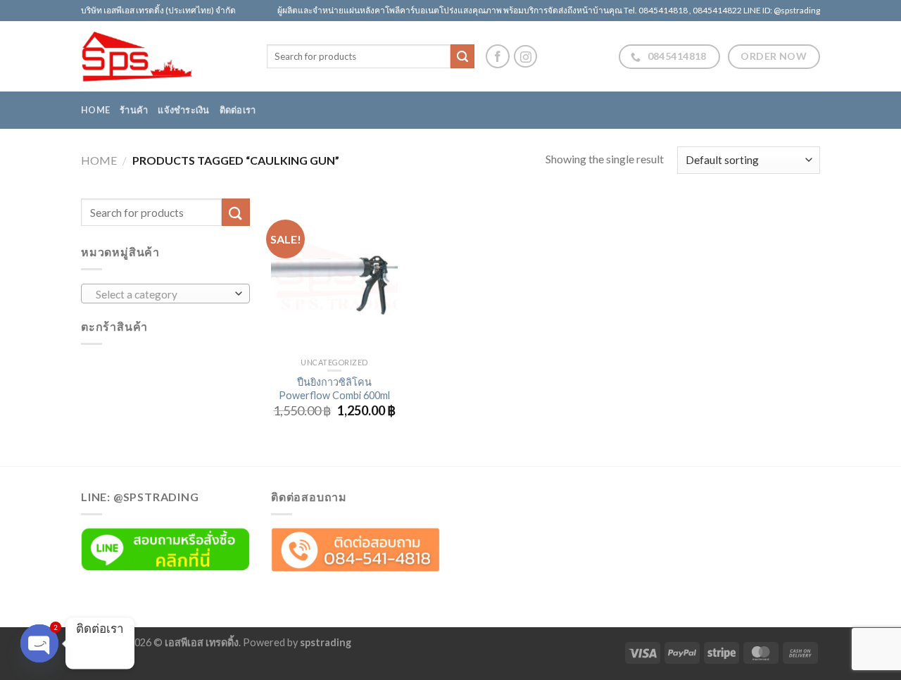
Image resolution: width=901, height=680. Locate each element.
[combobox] (165, 293)
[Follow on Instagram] (525, 56)
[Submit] (462, 56)
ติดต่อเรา (238, 109)
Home (95, 109)
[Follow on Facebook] (498, 56)
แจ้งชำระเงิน (183, 109)
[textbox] (162, 294)
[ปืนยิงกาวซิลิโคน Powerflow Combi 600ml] (334, 275)
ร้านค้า (134, 109)
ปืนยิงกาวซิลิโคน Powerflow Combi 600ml (334, 388)
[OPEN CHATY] (39, 643)
